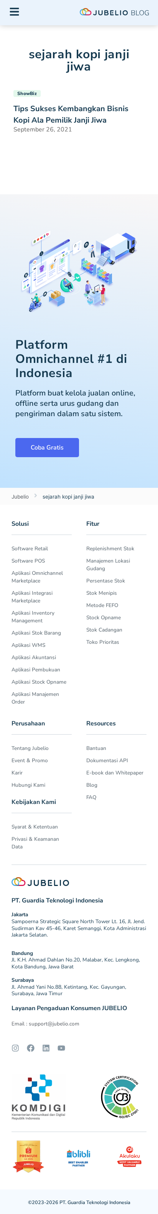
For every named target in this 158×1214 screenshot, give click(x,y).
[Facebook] (31, 1048)
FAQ (91, 797)
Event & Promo (30, 760)
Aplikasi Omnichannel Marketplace (37, 576)
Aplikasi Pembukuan (36, 669)
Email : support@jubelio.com (45, 1023)
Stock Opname (103, 617)
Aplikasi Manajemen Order (35, 698)
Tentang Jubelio (30, 748)
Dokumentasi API (107, 760)
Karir (17, 772)
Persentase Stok (105, 580)
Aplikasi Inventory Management (33, 616)
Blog (91, 785)
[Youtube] (61, 1048)
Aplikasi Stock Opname (39, 682)
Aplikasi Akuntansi (34, 657)
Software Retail (30, 548)
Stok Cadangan (104, 629)
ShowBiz (27, 93)
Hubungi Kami (28, 785)
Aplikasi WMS (28, 645)
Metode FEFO (102, 605)
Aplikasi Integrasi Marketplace (32, 596)
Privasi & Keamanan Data (35, 842)
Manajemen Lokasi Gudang (108, 564)
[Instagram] (15, 1048)
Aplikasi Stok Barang (36, 633)
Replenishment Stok (110, 548)
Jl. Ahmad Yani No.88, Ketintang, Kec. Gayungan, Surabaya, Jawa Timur (69, 990)
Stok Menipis (101, 593)
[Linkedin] (46, 1048)
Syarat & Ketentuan (35, 826)
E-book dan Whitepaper (114, 772)
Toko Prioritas (102, 642)
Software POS (28, 560)
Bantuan (96, 748)
